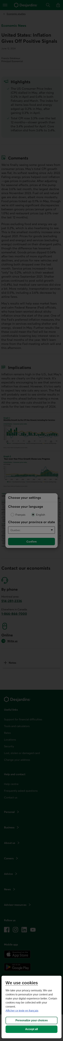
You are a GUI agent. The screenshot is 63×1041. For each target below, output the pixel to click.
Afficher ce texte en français (22, 1010)
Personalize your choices (31, 1020)
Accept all (31, 1029)
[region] (31, 1007)
